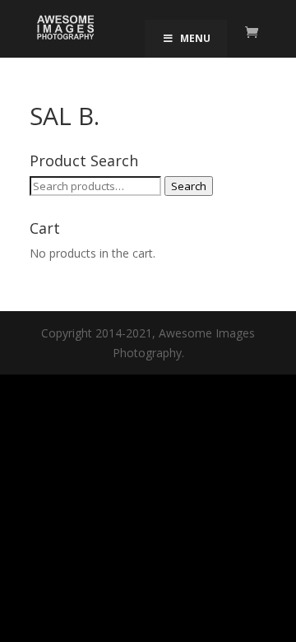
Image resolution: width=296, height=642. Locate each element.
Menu (195, 38)
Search (188, 186)
